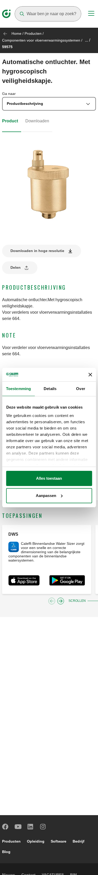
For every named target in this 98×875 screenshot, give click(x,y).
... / (87, 40)
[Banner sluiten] (90, 374)
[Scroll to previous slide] (51, 601)
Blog (6, 852)
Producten (33, 33)
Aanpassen (46, 495)
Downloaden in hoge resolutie (37, 251)
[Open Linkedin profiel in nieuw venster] (30, 826)
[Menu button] (91, 14)
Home (16, 33)
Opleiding (35, 841)
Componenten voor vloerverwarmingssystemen (41, 40)
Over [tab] (80, 388)
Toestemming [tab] (18, 388)
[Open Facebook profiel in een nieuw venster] (5, 826)
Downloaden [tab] (37, 121)
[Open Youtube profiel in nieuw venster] (18, 826)
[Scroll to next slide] (60, 601)
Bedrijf (78, 841)
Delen (15, 267)
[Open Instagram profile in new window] (43, 826)
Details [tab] (50, 388)
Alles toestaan (49, 478)
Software (58, 841)
